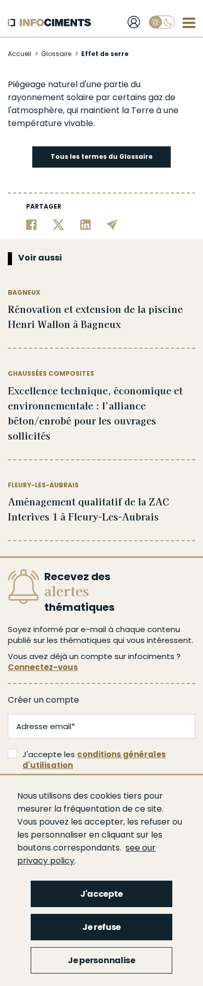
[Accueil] (49, 22)
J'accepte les (94, 760)
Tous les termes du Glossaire (101, 156)
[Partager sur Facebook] (31, 224)
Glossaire (56, 53)
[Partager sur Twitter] (59, 224)
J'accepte (101, 894)
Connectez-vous (43, 667)
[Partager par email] (112, 224)
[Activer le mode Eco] (162, 22)
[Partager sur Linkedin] (85, 224)
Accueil (19, 53)
